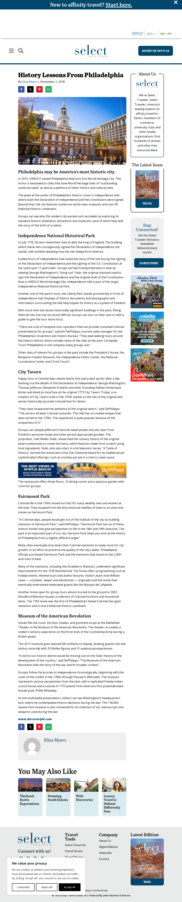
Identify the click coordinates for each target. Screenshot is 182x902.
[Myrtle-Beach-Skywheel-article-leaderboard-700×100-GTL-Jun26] (72, 477)
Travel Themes (74, 857)
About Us (105, 840)
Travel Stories (74, 851)
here (154, 150)
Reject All (46, 887)
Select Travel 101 (75, 845)
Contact (104, 859)
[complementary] (46, 876)
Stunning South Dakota (58, 798)
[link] (21, 89)
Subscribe (105, 853)
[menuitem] (11, 50)
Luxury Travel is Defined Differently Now (112, 803)
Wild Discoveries (84, 798)
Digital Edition (108, 847)
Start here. (119, 4)
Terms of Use (100, 890)
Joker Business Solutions (116, 895)
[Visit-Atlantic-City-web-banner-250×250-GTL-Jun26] (147, 380)
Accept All (69, 887)
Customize (23, 887)
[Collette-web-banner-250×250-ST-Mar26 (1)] (147, 344)
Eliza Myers (29, 82)
